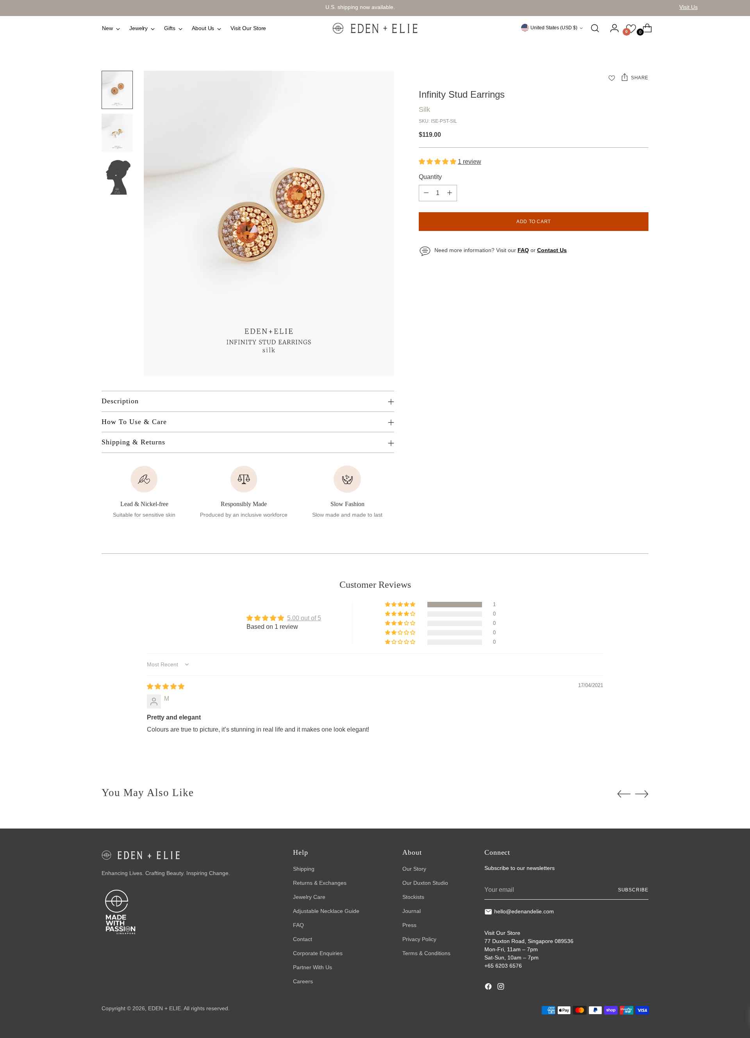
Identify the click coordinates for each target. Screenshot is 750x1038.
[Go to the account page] (611, 28)
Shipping (303, 869)
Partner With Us (312, 967)
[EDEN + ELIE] (375, 28)
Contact (302, 939)
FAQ (298, 925)
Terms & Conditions (426, 953)
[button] (438, 161)
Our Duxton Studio (425, 883)
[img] (165, 686)
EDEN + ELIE (164, 1008)
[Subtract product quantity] (426, 193)
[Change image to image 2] (117, 133)
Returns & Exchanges (319, 883)
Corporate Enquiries (318, 953)
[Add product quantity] (450, 193)
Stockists (413, 897)
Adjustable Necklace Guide (326, 911)
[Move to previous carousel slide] (623, 794)
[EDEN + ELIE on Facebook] (489, 988)
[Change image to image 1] (117, 90)
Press (409, 925)
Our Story (414, 869)
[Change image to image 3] (117, 176)
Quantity (430, 177)
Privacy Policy (419, 939)
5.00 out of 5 (304, 618)
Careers (303, 981)
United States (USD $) (553, 27)
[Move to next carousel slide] (641, 793)
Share (639, 78)
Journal (411, 911)
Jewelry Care (309, 897)
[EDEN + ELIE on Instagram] (501, 988)
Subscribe (633, 890)
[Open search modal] (595, 28)
